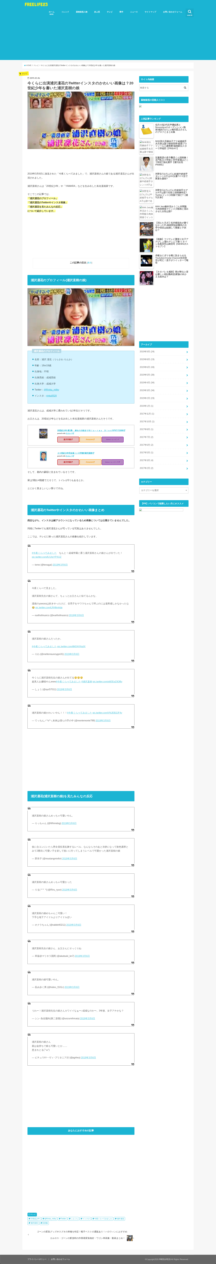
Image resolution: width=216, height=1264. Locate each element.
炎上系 (97, 12)
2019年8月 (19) (147, 359)
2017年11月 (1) (147, 414)
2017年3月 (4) (146, 460)
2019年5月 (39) (147, 375)
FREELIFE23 (36, 4)
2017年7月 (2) (146, 437)
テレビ (110, 12)
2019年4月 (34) (147, 382)
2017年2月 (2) (146, 468)
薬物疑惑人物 (81, 12)
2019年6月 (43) (147, 367)
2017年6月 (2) (146, 445)
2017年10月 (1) (147, 421)
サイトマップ (150, 12)
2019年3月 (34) (147, 390)
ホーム (52, 13)
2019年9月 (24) (147, 351)
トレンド (65, 12)
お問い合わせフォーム (172, 12)
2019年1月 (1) (146, 406)
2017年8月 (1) (146, 429)
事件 (121, 12)
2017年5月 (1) (146, 452)
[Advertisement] (108, 39)
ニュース (134, 12)
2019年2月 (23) (147, 398)
